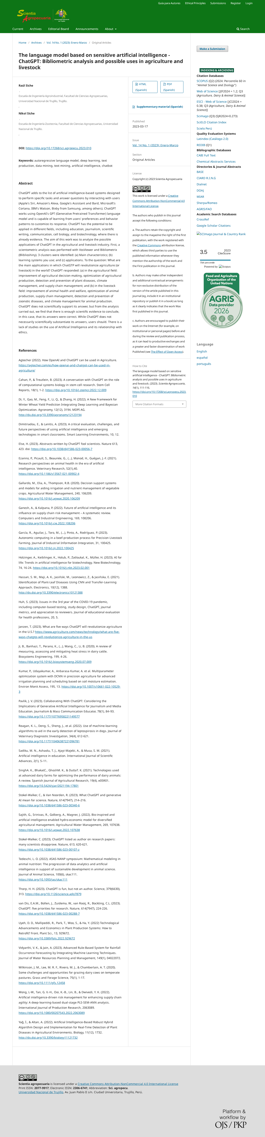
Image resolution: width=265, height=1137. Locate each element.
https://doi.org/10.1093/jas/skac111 (43, 879)
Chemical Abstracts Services (216, 161)
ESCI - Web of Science (212, 102)
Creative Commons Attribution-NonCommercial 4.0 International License (158, 201)
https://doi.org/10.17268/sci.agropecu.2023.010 (58, 148)
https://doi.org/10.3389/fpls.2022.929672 (47, 938)
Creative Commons (149, 245)
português (204, 364)
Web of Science (207, 91)
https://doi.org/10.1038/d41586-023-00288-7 (49, 914)
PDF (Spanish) (169, 87)
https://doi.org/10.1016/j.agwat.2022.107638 (49, 830)
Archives (36, 29)
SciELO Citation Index (211, 122)
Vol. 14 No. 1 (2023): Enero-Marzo (67, 42)
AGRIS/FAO (204, 209)
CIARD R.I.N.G (206, 178)
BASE (200, 172)
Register (236, 3)
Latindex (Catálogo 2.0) (212, 139)
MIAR (200, 197)
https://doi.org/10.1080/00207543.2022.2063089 (52, 1013)
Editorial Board (58, 29)
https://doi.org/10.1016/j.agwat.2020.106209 (49, 498)
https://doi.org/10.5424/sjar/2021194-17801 (49, 786)
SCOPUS (202, 81)
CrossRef (203, 219)
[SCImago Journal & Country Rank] (221, 234)
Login (249, 3)
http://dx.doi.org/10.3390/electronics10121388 (51, 592)
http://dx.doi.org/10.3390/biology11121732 (48, 1037)
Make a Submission (212, 49)
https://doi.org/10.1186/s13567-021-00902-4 (49, 474)
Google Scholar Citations (214, 225)
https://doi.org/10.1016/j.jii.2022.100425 (46, 548)
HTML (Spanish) (141, 87)
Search (244, 29)
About (109, 29)
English (202, 351)
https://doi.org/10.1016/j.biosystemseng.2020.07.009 (55, 662)
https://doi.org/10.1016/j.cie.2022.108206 (47, 523)
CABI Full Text (206, 155)
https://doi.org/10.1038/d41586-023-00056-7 (61, 449)
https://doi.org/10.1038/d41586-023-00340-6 (49, 805)
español (202, 358)
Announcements (87, 29)
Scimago (202, 116)
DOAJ (200, 190)
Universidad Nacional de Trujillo (41, 1092)
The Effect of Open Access (166, 352)
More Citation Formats (149, 404)
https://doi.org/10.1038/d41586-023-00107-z (49, 849)
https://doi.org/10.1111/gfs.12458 (42, 983)
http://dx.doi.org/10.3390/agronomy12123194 (50, 415)
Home (22, 42)
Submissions (218, 3)
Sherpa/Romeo (207, 203)
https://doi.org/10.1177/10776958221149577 (49, 716)
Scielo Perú (204, 128)
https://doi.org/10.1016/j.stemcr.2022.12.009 (75, 390)
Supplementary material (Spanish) (160, 106)
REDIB (201, 145)
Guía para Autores (169, 3)
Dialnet (202, 184)
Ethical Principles (195, 3)
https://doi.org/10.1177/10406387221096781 (49, 741)
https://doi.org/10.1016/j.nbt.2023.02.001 (61, 568)
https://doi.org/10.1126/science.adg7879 (53, 894)
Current (17, 29)
